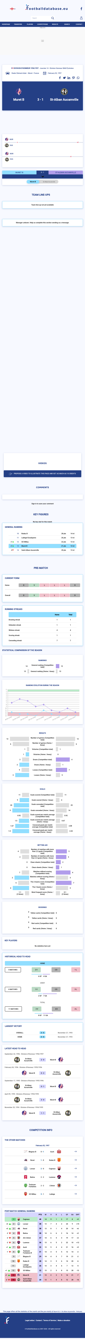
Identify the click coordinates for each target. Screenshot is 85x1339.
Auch (52, 1152)
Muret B (53, 1060)
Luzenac (52, 1177)
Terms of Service (49, 1320)
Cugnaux (52, 1169)
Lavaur (32, 1169)
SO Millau (32, 1194)
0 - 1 (42, 1086)
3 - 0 (42, 1100)
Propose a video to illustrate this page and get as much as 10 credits (45, 474)
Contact (39, 1320)
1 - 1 (42, 1113)
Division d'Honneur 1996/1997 (26, 68)
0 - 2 (42, 1073)
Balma (32, 1177)
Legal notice (29, 1320)
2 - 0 (42, 1060)
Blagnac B (32, 1152)
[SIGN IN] (81, 18)
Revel (32, 1160)
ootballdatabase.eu (48, 9)
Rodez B (52, 1160)
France (36, 73)
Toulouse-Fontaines (32, 1186)
